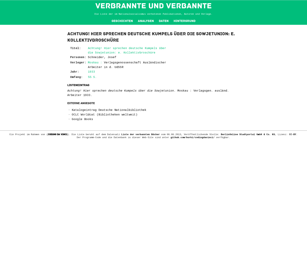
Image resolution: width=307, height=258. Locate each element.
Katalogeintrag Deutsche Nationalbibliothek (109, 110)
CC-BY (292, 134)
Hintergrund (184, 21)
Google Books (82, 119)
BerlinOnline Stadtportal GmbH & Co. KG (248, 134)
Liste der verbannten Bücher (140, 134)
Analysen (146, 21)
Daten (164, 21)
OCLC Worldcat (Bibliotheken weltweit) (105, 114)
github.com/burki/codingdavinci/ (193, 137)
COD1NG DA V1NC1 (57, 134)
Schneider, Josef (102, 57)
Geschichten (122, 21)
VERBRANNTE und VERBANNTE (153, 6)
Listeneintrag (78, 85)
